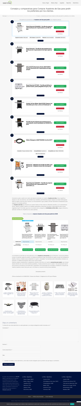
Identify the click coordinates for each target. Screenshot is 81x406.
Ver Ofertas (60, 34)
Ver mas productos (17, 218)
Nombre (5, 344)
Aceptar (72, 404)
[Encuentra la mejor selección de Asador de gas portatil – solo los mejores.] (8, 304)
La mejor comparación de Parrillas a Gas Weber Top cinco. (8, 293)
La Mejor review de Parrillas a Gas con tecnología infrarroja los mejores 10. (59, 293)
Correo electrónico (7, 349)
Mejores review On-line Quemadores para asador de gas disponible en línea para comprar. (73, 294)
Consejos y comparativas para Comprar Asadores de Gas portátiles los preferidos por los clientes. (47, 294)
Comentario (6, 328)
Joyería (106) (66, 379)
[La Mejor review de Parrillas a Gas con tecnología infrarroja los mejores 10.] (59, 286)
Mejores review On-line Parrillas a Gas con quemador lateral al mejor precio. (34, 294)
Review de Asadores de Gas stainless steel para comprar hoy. (34, 312)
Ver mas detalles (28, 249)
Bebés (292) (46, 385)
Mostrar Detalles (40, 59)
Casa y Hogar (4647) (29, 379)
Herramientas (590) (67, 387)
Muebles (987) (66, 389)
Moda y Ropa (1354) (28, 381)
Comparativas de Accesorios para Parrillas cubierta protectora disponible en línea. (21, 312)
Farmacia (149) (46, 389)
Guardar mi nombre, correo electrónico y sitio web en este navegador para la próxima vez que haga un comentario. (31, 360)
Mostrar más (40, 40)
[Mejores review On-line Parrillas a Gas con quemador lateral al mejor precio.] (34, 286)
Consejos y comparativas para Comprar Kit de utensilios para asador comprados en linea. (21, 294)
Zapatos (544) (27, 387)
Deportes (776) (27, 385)
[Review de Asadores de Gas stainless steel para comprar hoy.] (34, 304)
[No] (79, 404)
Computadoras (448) (48, 383)
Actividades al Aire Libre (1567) (50, 381)
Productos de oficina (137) (69, 381)
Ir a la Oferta (60, 27)
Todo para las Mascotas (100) (70, 383)
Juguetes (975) (27, 383)
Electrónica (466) (28, 389)
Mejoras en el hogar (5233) (69, 385)
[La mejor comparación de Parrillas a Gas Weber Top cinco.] (8, 286)
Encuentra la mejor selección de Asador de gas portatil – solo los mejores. (8, 312)
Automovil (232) (47, 387)
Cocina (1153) (46, 379)
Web (4, 355)
